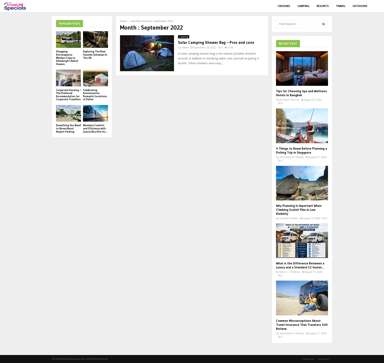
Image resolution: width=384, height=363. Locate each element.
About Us (323, 359)
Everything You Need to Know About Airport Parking (68, 128)
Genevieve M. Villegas (292, 157)
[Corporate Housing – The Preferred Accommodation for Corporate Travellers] (68, 78)
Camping (303, 6)
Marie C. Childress (290, 272)
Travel (340, 6)
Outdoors (360, 6)
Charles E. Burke (289, 218)
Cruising (284, 6)
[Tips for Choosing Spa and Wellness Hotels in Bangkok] (302, 68)
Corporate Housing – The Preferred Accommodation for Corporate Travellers (68, 94)
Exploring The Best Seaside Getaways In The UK (95, 54)
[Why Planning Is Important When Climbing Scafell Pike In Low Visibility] (302, 183)
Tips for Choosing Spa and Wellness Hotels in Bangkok (301, 93)
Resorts (323, 6)
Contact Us (308, 359)
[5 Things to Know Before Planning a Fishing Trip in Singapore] (302, 125)
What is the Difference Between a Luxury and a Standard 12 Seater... (300, 265)
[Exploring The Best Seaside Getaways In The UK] (95, 39)
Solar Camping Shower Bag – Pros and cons (216, 42)
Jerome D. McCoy (289, 99)
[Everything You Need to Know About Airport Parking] (68, 113)
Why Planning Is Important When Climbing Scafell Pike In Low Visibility (299, 210)
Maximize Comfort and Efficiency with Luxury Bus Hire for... (95, 128)
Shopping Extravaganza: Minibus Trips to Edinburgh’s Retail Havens (67, 57)
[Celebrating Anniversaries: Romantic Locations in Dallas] (95, 78)
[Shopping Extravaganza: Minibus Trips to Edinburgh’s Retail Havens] (68, 39)
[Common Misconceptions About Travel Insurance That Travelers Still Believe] (302, 298)
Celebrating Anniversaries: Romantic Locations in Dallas (95, 94)
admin (185, 47)
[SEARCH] (323, 24)
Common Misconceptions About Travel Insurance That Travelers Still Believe (302, 325)
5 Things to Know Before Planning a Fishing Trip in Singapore (301, 150)
